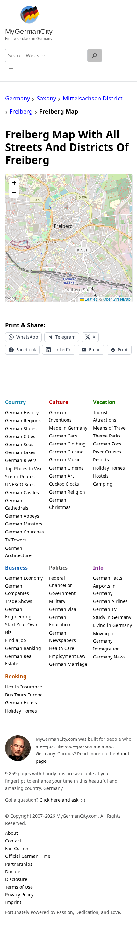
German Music (64, 460)
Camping (102, 484)
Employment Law (67, 656)
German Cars (63, 436)
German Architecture (18, 551)
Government (62, 593)
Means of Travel (110, 428)
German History (22, 412)
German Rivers (21, 460)
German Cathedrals (16, 504)
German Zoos (107, 444)
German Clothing (67, 444)
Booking (15, 676)
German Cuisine (66, 452)
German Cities (20, 436)
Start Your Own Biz (21, 628)
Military (57, 601)
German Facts (107, 578)
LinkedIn (62, 350)
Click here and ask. (60, 800)
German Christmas (60, 503)
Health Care (61, 648)
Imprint (13, 902)
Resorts (101, 460)
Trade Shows (18, 601)
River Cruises (107, 452)
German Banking (23, 648)
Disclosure (16, 879)
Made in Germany (68, 428)
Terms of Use (19, 887)
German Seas (19, 444)
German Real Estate (19, 659)
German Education (59, 621)
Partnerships (18, 864)
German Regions (23, 420)
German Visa (62, 609)
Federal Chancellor (60, 581)
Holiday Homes (109, 468)
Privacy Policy (19, 895)
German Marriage (68, 664)
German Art (61, 476)
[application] (69, 238)
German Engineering (18, 613)
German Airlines (110, 601)
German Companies (17, 589)
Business (16, 567)
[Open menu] (11, 70)
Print (123, 350)
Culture (58, 402)
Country (15, 402)
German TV (105, 609)
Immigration (106, 649)
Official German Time (27, 856)
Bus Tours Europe (24, 695)
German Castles (22, 492)
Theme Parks (106, 436)
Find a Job (15, 640)
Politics (58, 567)
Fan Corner (17, 848)
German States (21, 428)
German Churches (24, 532)
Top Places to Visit (24, 469)
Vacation (104, 402)
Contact (13, 841)
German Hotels (21, 703)
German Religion (67, 492)
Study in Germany (112, 617)
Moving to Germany (103, 637)
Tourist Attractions (104, 416)
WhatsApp (27, 337)
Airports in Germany (104, 589)
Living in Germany (112, 625)
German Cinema (66, 468)
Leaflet (90, 299)
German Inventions (60, 416)
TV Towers (15, 540)
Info (98, 567)
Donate (12, 872)
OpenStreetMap (117, 299)
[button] (14, 183)
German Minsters (23, 524)
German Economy (24, 578)
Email (95, 350)
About (11, 833)
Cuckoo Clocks (64, 484)
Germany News (109, 657)
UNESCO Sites (20, 484)
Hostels (101, 476)
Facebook (26, 350)
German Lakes (20, 452)
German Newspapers (62, 636)
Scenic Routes (20, 477)
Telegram (65, 337)
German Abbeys (22, 516)
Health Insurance (23, 687)
